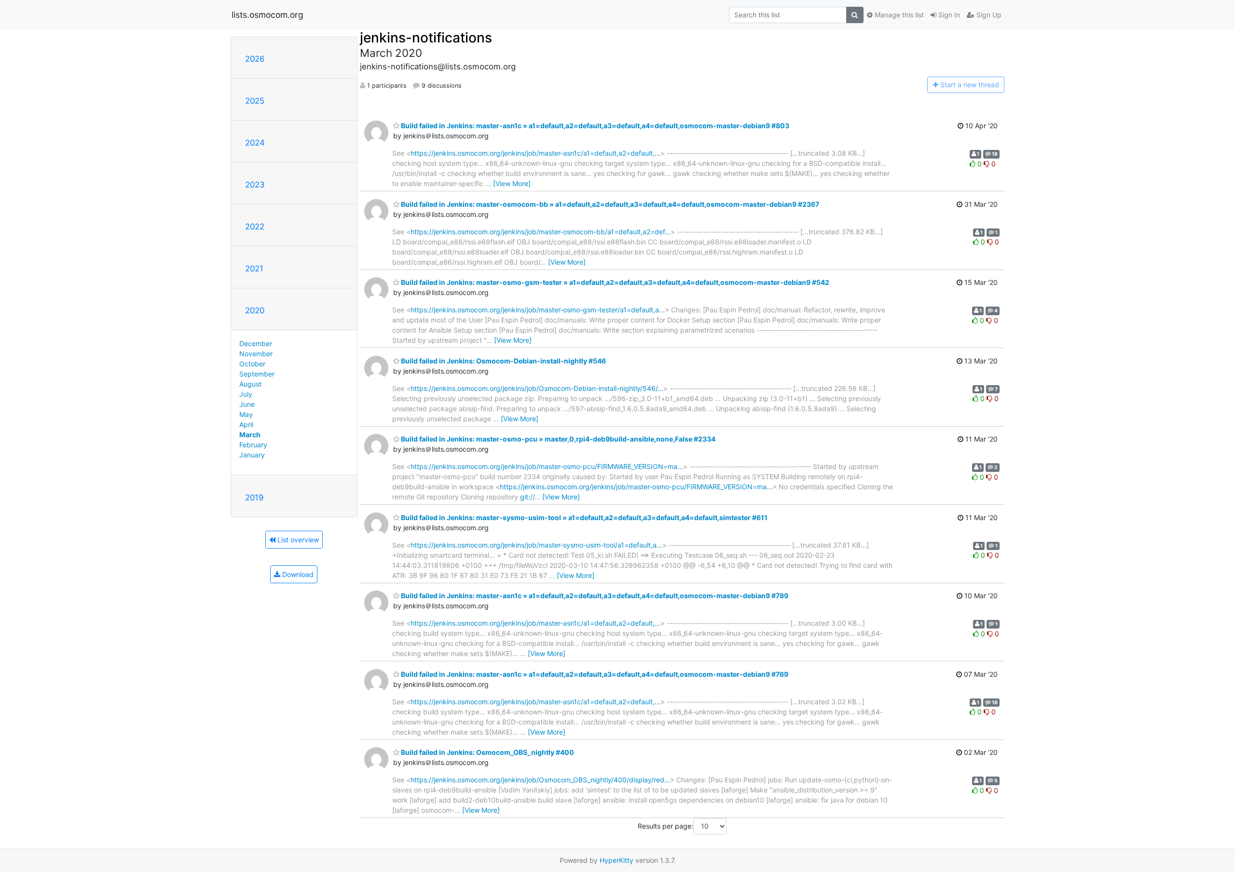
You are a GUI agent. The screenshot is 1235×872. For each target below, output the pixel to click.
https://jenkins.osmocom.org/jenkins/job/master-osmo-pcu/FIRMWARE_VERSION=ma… (547, 466)
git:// (527, 497)
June (247, 404)
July (245, 394)
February (253, 445)
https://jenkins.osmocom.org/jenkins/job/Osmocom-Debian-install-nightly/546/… (537, 388)
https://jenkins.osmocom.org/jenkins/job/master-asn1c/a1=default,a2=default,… (535, 153)
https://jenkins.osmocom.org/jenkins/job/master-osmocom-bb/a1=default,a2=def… (541, 232)
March (250, 434)
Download (297, 574)
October (252, 364)
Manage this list (898, 15)
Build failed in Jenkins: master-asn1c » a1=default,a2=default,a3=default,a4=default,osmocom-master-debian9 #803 (594, 125)
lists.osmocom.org (267, 15)
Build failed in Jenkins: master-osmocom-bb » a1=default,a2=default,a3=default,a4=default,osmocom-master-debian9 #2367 (609, 204)
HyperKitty (616, 860)
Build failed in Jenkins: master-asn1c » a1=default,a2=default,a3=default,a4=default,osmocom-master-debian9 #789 (593, 595)
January (252, 455)
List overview (297, 540)
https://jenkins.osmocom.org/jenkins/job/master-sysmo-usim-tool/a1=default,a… (536, 545)
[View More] (512, 183)
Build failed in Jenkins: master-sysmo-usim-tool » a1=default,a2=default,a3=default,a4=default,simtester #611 (583, 517)
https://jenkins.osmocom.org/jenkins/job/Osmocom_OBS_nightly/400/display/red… (540, 780)
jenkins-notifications (426, 37)
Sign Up (988, 15)
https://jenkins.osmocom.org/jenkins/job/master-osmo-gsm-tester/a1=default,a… (538, 310)
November (256, 353)
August (250, 384)
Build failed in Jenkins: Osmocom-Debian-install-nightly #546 (502, 361)
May (246, 414)
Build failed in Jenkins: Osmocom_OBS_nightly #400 (486, 752)
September (256, 374)
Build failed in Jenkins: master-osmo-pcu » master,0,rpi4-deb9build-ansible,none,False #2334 (557, 439)
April (246, 424)
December (255, 343)
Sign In (948, 15)
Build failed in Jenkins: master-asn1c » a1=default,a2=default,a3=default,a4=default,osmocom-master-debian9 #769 (593, 674)
